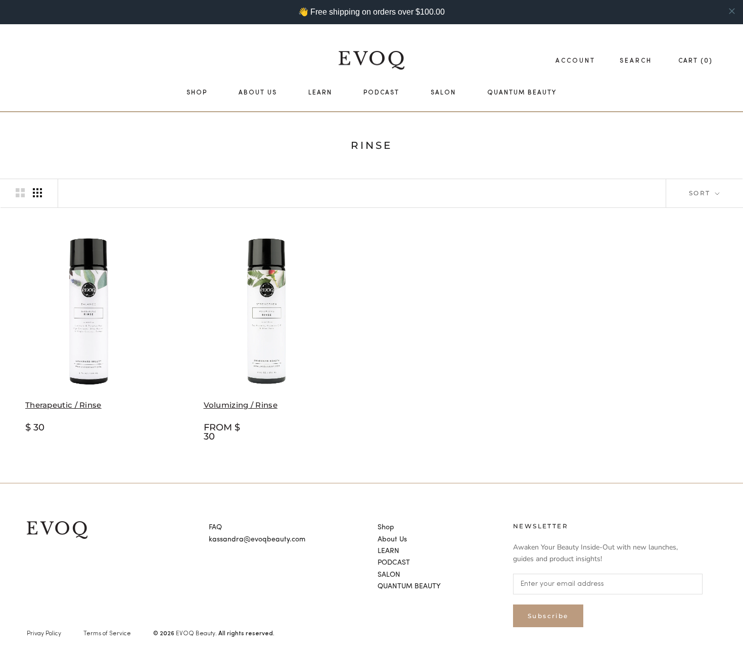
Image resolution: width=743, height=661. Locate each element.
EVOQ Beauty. (196, 634)
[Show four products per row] (37, 192)
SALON (443, 93)
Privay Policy (44, 634)
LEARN (320, 93)
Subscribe (548, 616)
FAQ (215, 527)
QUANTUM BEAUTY (521, 93)
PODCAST (381, 93)
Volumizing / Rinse (240, 405)
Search (636, 61)
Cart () (695, 61)
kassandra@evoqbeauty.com (257, 539)
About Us (258, 93)
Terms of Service (107, 634)
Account (575, 61)
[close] (732, 11)
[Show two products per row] (20, 192)
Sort (701, 193)
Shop (197, 93)
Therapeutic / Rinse (63, 405)
